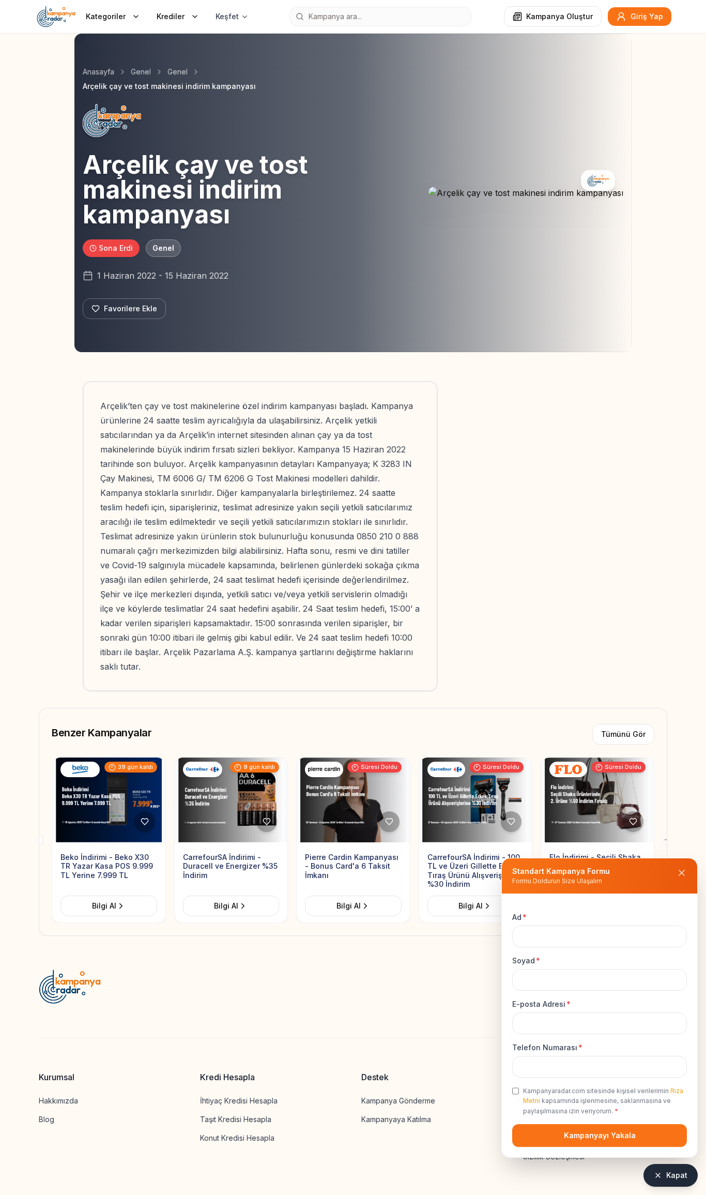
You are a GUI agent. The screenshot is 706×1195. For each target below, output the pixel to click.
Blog (46, 1119)
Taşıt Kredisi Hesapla (235, 1119)
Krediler (171, 16)
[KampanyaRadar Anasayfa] (56, 16)
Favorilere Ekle (130, 308)
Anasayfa (98, 71)
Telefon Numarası (547, 1047)
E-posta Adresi (541, 1004)
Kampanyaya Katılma (396, 1119)
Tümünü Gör (623, 734)
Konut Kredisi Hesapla (237, 1137)
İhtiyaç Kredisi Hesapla (239, 1100)
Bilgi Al (104, 905)
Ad (519, 917)
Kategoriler (106, 16)
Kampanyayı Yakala (600, 1135)
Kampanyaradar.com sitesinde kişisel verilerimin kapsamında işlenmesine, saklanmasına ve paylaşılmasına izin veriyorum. (603, 1101)
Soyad (526, 960)
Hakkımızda (58, 1100)
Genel (141, 71)
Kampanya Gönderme (398, 1100)
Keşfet (227, 16)
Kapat (676, 1175)
